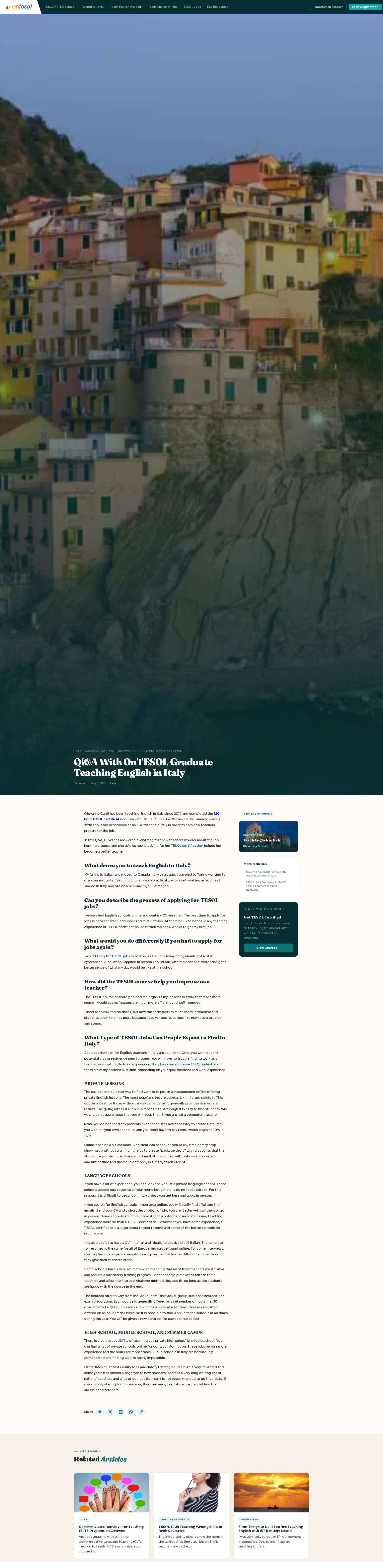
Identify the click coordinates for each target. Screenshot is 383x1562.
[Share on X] (110, 1412)
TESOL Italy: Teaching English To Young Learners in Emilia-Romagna (266, 885)
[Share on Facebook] (100, 1412)
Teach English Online (163, 7)
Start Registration (365, 7)
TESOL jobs (121, 956)
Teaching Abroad (95, 750)
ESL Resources (217, 7)
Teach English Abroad (125, 7)
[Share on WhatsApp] (131, 1412)
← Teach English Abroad (255, 813)
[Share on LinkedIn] (120, 1412)
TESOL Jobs (192, 7)
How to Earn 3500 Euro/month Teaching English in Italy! (266, 873)
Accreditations (92, 7)
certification (192, 846)
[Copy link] (141, 1412)
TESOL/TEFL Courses (59, 7)
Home (77, 750)
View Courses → (268, 948)
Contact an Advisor (329, 7)
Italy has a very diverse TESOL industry (184, 1064)
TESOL (176, 846)
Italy (111, 750)
